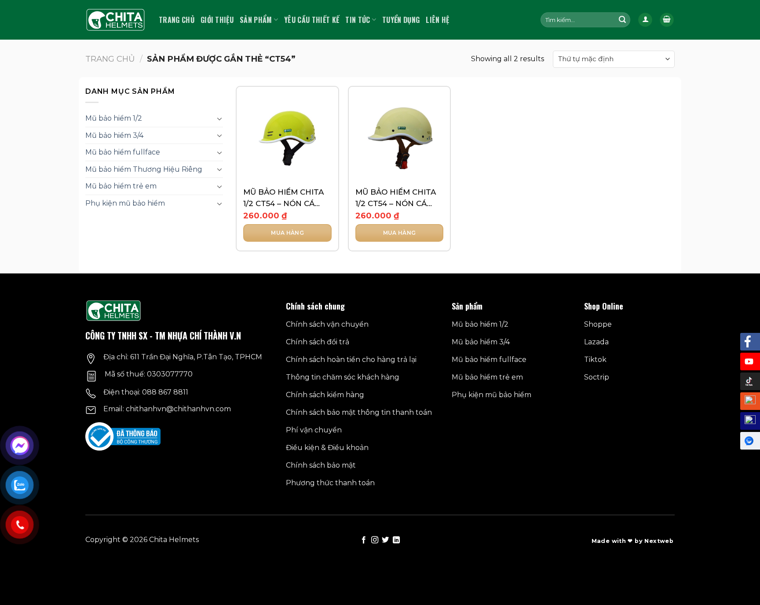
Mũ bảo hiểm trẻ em (121, 186)
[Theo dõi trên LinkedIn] (396, 540)
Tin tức (357, 20)
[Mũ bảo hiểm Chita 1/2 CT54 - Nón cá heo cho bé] (287, 137)
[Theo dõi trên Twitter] (385, 540)
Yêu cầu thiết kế (311, 20)
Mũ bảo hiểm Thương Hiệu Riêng (143, 169)
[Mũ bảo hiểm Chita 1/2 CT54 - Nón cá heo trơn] (399, 137)
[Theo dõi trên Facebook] (363, 540)
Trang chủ (176, 20)
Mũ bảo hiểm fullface (122, 152)
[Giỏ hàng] (667, 20)
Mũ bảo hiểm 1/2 (113, 118)
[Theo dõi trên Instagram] (374, 540)
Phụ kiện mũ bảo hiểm (125, 203)
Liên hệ (437, 20)
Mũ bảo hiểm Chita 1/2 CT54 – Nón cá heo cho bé (283, 198)
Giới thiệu (217, 20)
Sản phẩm (256, 20)
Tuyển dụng (401, 20)
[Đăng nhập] (645, 20)
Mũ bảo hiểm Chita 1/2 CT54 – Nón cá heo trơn (395, 198)
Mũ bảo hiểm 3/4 (114, 135)
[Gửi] (622, 19)
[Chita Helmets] (115, 20)
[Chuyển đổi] (219, 118)
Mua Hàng (287, 232)
